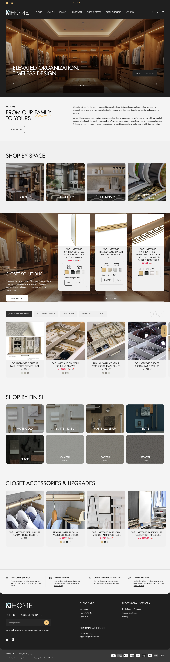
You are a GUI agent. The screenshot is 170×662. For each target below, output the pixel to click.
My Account (84, 609)
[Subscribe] (46, 622)
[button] (164, 331)
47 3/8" (79, 283)
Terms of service (27, 658)
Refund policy (9, 658)
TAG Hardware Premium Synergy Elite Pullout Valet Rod (111, 252)
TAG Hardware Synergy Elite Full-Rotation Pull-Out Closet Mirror (74, 253)
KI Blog (125, 616)
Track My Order (86, 613)
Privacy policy (18, 658)
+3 (70, 542)
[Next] (113, 3)
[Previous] (56, 3)
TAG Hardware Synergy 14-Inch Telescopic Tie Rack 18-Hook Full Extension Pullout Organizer (148, 255)
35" (68, 283)
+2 (110, 542)
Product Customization (131, 613)
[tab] (19, 314)
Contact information (49, 658)
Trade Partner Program (131, 609)
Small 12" (107, 280)
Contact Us (84, 616)
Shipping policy (38, 658)
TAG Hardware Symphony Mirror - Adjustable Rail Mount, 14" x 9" (106, 535)
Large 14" (121, 280)
